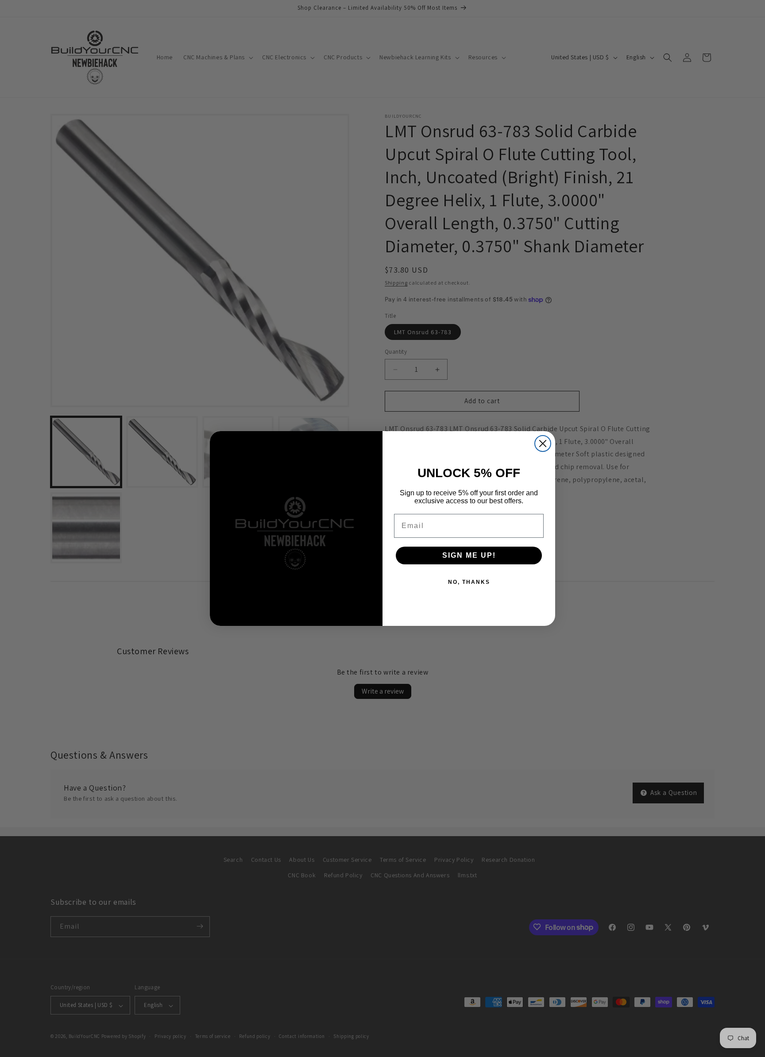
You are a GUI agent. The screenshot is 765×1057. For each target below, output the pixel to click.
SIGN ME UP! (469, 555)
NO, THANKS (469, 582)
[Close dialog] (543, 443)
